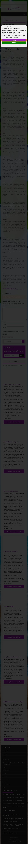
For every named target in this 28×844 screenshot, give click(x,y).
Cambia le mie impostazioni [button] (14, 45)
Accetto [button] (14, 40)
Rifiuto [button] (14, 42)
